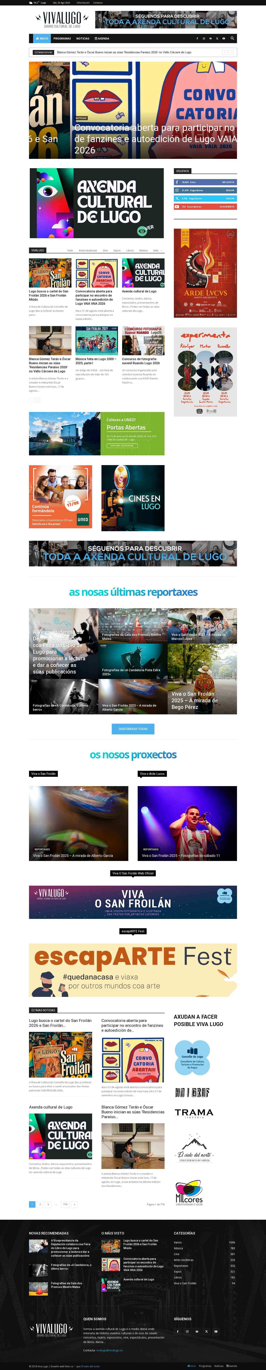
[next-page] (37, 400)
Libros (130, 250)
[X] (217, 38)
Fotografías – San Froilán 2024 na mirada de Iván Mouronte (187, 856)
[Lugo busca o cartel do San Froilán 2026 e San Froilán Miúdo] (50, 273)
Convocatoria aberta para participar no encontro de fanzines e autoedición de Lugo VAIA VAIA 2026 (133, 139)
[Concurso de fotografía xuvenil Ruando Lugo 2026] (143, 340)
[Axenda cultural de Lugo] (143, 273)
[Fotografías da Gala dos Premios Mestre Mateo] (133, 629)
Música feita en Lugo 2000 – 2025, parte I (83, 52)
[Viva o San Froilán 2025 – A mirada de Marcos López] (202, 629)
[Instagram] (204, 38)
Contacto (98, 2)
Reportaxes (42, 849)
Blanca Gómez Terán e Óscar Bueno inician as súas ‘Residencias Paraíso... (133, 1112)
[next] (230, 52)
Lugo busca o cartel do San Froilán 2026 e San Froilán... (60, 1023)
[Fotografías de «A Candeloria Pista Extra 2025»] (133, 665)
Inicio (43, 38)
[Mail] (210, 38)
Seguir (230, 190)
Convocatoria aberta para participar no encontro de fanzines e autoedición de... (132, 1025)
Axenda (103, 38)
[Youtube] (224, 38)
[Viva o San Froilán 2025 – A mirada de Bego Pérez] (202, 679)
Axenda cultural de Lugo (139, 291)
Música (143, 250)
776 (65, 1204)
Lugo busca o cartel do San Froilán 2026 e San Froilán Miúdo (48, 295)
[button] (232, 39)
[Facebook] (197, 38)
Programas (62, 38)
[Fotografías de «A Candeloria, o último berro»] (63, 700)
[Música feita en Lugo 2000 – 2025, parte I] (97, 340)
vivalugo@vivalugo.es (109, 1350)
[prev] (224, 52)
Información (83, 2)
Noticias (82, 38)
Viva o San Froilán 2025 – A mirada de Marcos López (73, 856)
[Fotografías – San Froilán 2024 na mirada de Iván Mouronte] (187, 823)
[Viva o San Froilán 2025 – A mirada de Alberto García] (133, 700)
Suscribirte (227, 206)
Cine (105, 250)
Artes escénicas (88, 250)
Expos (117, 250)
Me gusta (228, 182)
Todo (70, 250)
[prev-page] (31, 400)
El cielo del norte (90, 1366)
